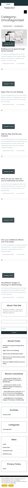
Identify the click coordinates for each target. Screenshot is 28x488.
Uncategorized (18, 26)
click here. (13, 483)
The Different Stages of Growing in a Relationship (11, 284)
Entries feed (6, 447)
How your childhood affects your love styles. (12, 241)
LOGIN (8, 4)
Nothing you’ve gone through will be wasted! (13, 50)
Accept (4, 485)
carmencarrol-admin (10, 378)
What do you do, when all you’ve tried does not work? (12, 180)
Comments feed (7, 450)
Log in (4, 444)
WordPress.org (7, 454)
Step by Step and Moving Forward (11, 135)
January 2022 (7, 414)
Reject (11, 485)
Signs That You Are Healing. (12, 92)
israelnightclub (8, 398)
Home (4, 468)
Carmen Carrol (7, 26)
